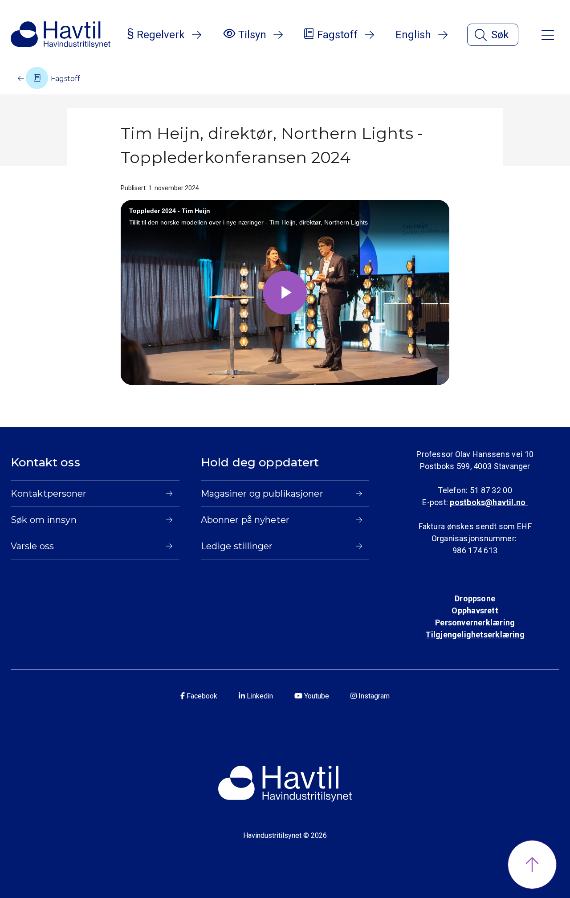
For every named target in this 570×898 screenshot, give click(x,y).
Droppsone (475, 598)
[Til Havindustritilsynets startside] (60, 34)
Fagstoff (64, 78)
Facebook (201, 696)
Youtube (315, 696)
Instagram (373, 696)
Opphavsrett (475, 610)
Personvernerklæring (475, 622)
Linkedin (259, 696)
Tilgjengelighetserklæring (474, 634)
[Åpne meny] (547, 34)
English (413, 35)
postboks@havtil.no (488, 502)
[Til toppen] (532, 864)
